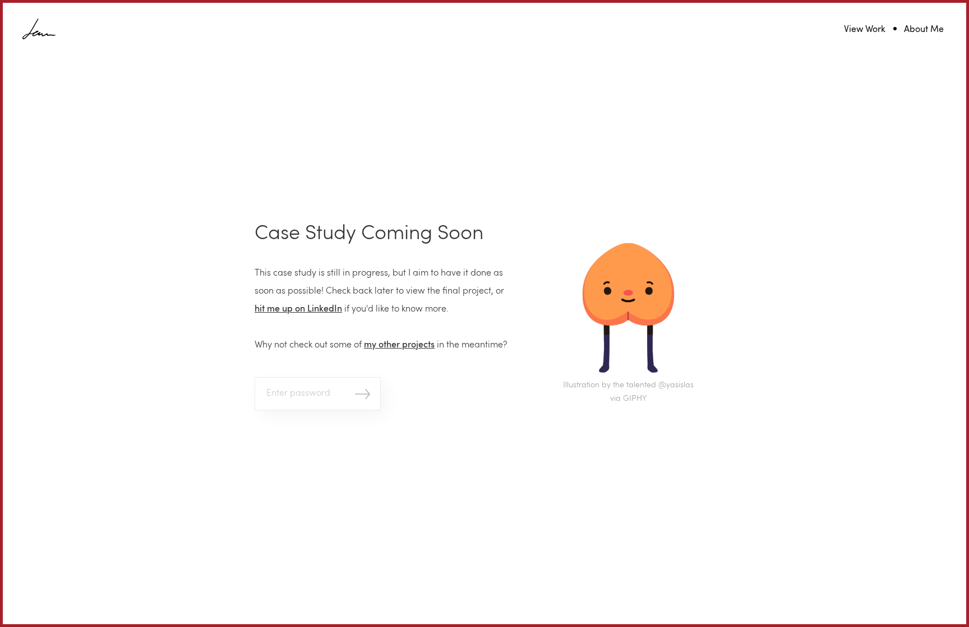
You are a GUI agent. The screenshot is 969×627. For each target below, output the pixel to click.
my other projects (399, 345)
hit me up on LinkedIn (298, 309)
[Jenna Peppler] (39, 29)
